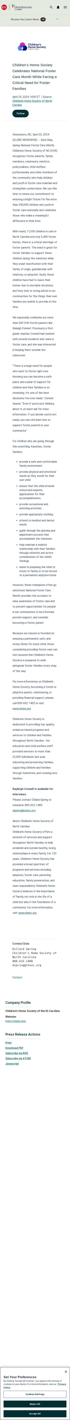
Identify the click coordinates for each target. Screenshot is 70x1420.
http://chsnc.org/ (15, 1021)
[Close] (66, 1371)
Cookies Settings (35, 1394)
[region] (35, 1393)
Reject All (35, 1404)
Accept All (35, 1413)
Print (8, 1042)
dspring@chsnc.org (24, 810)
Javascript (12, 1063)
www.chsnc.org (22, 708)
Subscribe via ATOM (18, 1058)
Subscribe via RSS (16, 1053)
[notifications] (58, 7)
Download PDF (14, 1048)
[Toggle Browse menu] (57, 19)
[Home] (16, 7)
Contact (17, 977)
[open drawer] (65, 7)
